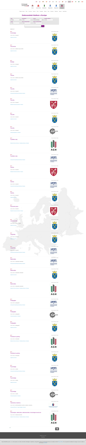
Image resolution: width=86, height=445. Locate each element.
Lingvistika (12, 234)
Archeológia (13, 33)
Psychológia (13, 366)
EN (37, 1)
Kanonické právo (14, 206)
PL (60, 1)
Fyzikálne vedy (13, 139)
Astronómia (13, 46)
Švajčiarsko (56, 11)
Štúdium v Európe (22, 11)
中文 (83, 1)
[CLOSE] (45, 442)
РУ (66, 1)
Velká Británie (65, 11)
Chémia (12, 75)
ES (47, 1)
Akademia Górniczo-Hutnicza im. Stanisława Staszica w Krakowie (19, 288)
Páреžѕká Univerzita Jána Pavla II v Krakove (16, 104)
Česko (26, 11)
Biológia (12, 61)
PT (63, 1)
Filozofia (12, 88)
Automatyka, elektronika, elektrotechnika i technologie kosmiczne (25, 412)
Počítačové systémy (15, 336)
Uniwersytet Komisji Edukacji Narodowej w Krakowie (17, 93)
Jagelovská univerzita (13, 37)
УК (76, 1)
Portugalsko (41, 11)
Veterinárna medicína (15, 402)
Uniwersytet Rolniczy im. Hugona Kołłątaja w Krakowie (18, 407)
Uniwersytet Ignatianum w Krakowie (15, 132)
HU (53, 1)
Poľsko (38, 11)
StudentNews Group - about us (43, 435)
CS (40, 1)
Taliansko (60, 11)
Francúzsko (30, 11)
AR (79, 1)
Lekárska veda (13, 220)
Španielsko (52, 11)
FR (50, 1)
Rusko (48, 11)
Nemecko (34, 11)
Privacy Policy (60, 441)
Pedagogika (13, 300)
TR (73, 1)
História (12, 167)
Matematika (13, 259)
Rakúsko (45, 11)
